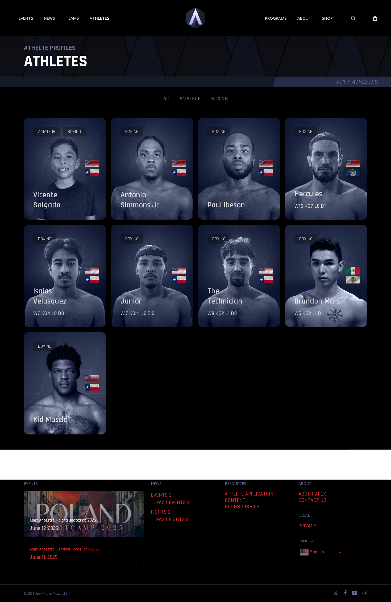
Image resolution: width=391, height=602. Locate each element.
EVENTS (159, 495)
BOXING (219, 98)
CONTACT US (312, 500)
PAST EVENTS (171, 502)
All (166, 98)
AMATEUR (190, 98)
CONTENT (235, 500)
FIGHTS (159, 512)
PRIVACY (307, 525)
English (316, 552)
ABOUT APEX (312, 493)
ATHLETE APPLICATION (249, 493)
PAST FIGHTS (170, 519)
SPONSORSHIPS (242, 506)
